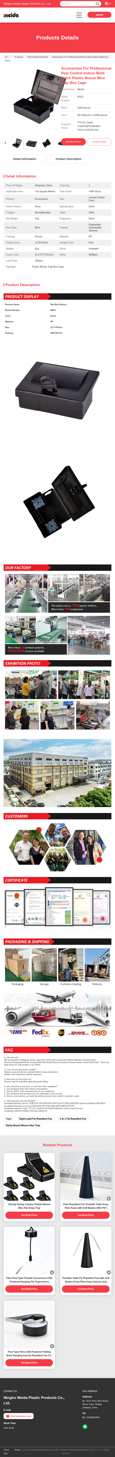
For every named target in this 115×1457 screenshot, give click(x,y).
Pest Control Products (37, 57)
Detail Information (24, 158)
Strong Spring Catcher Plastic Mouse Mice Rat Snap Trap (29, 1206)
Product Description (68, 158)
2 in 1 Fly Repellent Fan (73, 1119)
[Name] (97, 4)
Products (19, 57)
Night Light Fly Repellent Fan (35, 1119)
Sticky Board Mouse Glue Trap (23, 1125)
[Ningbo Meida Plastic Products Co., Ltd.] (20, 15)
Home (8, 57)
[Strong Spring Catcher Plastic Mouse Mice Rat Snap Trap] (29, 1176)
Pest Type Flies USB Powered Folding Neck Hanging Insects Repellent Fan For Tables (29, 1354)
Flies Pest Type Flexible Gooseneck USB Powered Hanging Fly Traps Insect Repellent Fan (29, 1280)
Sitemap (17, 1450)
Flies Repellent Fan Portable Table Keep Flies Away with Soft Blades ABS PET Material (85, 1206)
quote (99, 14)
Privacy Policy (6, 1451)
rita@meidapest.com (20, 1416)
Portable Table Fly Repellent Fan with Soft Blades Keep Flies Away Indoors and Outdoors (85, 1280)
